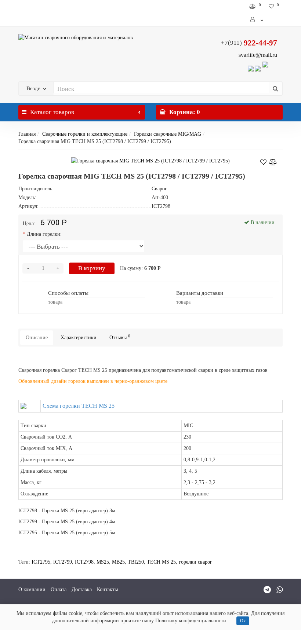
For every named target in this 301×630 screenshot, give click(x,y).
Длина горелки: (44, 234)
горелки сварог (195, 562)
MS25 (103, 562)
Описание (37, 337)
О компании (32, 589)
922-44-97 (249, 43)
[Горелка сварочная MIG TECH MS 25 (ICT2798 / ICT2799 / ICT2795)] (150, 161)
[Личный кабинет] (257, 19)
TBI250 (136, 562)
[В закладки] (263, 160)
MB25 (118, 562)
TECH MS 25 (161, 562)
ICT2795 (41, 562)
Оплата (58, 589)
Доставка (82, 589)
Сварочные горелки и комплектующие (84, 134)
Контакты (107, 589)
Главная (27, 134)
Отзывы (119, 337)
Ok (243, 620)
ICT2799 (62, 562)
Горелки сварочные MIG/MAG (167, 134)
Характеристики (79, 337)
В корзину (91, 268)
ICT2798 (84, 562)
